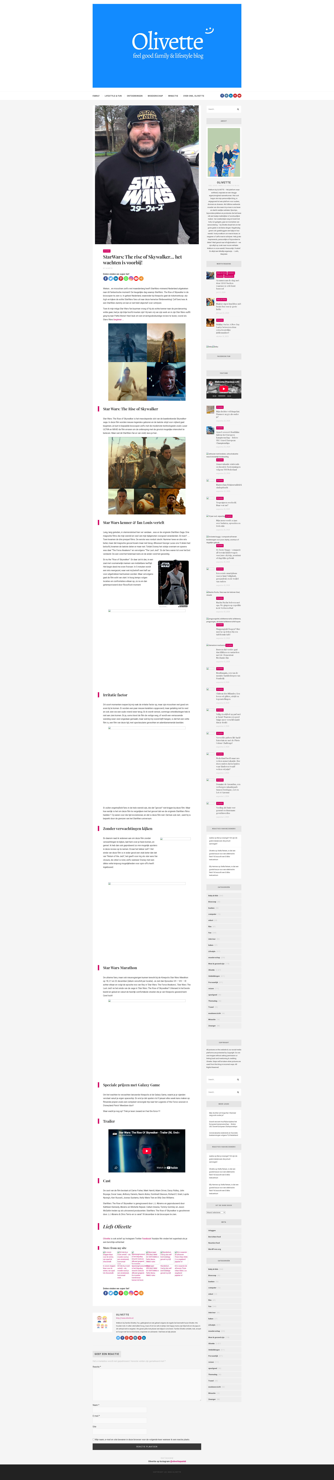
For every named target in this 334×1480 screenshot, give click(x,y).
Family (96, 96)
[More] (141, 278)
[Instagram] (226, 96)
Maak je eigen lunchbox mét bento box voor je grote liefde (228, 306)
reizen (211, 988)
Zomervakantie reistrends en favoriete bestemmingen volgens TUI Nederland (228, 467)
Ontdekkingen (135, 96)
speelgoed (229, 276)
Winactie (173, 96)
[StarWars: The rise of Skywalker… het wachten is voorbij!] (147, 175)
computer (212, 914)
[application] (223, 389)
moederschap (214, 958)
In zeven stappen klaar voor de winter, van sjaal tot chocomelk (109, 1269)
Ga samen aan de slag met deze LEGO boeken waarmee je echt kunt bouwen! (227, 284)
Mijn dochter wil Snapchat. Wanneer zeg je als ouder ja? (228, 414)
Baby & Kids (221, 273)
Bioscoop (212, 902)
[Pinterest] (235, 96)
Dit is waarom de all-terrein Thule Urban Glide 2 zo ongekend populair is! (181, 1270)
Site (94, 1426)
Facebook (146, 1238)
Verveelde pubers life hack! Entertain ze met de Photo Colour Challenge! (228, 740)
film (209, 927)
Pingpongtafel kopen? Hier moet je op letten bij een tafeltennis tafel (228, 632)
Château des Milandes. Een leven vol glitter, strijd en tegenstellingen (228, 696)
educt (210, 920)
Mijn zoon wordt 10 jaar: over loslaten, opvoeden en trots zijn (228, 523)
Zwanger (212, 1026)
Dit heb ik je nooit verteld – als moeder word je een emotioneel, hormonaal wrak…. (123, 1272)
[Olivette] (167, 46)
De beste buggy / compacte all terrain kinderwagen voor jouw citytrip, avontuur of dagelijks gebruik (228, 554)
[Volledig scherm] (238, 396)
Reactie (97, 1367)
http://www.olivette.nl (124, 1318)
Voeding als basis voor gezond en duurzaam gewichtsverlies (225, 810)
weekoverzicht (214, 1013)
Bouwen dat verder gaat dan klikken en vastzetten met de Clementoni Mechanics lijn (227, 653)
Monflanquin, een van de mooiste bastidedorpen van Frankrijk (228, 676)
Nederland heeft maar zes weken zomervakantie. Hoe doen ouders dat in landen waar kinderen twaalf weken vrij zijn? (228, 764)
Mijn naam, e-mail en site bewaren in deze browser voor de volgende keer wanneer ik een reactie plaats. (142, 1439)
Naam (96, 1405)
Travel (211, 1007)
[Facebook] (222, 96)
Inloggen (212, 1230)
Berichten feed (214, 1237)
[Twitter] (110, 278)
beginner (118, 319)
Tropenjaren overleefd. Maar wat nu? (226, 504)
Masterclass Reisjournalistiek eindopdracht (229, 486)
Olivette (107, 251)
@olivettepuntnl (178, 1461)
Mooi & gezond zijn (216, 964)
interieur (212, 939)
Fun (209, 933)
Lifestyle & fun (113, 96)
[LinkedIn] (231, 96)
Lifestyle (211, 951)
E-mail (96, 1416)
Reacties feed (214, 1243)
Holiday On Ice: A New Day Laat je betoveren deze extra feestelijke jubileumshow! (228, 328)
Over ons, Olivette (193, 96)
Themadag (212, 1001)
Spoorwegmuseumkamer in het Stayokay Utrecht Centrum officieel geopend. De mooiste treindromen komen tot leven (138, 1273)
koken (210, 945)
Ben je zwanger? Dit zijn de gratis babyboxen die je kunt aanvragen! (223, 841)
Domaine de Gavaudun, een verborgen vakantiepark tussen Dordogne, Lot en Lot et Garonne (228, 788)
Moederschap (155, 96)
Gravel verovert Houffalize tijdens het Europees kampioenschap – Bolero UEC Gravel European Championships (228, 437)
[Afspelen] (209, 396)
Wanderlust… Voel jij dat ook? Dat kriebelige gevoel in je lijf (166, 1269)
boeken (231, 273)
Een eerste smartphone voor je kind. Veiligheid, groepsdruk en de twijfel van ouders (227, 577)
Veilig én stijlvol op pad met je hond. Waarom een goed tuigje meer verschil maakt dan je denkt (228, 718)
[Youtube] (239, 96)
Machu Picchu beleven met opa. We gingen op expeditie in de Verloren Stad (228, 605)
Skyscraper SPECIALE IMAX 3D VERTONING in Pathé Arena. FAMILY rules (152, 1270)
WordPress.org (214, 1249)
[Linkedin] (116, 278)
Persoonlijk (213, 982)
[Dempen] (233, 396)
